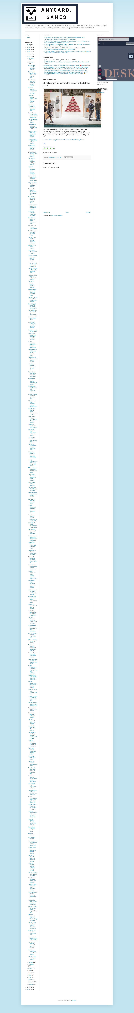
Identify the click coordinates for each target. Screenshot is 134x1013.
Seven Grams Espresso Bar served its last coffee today (32, 115)
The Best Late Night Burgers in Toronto (32, 489)
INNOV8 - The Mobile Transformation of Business (32, 525)
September (31, 964)
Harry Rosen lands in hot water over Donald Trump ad (32, 336)
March (30, 979)
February (31, 982)
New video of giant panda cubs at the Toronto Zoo (32, 374)
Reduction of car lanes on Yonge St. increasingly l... (32, 895)
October (30, 962)
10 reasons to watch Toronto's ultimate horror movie (32, 403)
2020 (28, 45)
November (31, 62)
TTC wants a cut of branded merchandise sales (32, 470)
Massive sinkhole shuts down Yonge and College (32, 822)
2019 (28, 47)
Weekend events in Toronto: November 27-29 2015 (32, 454)
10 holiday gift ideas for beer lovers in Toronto (32, 359)
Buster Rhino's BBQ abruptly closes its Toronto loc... (32, 677)
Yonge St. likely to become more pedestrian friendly (32, 887)
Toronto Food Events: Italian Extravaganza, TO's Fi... (32, 411)
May (29, 975)
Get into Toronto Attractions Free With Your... (32, 233)
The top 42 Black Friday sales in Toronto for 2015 (32, 447)
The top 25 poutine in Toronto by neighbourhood (32, 559)
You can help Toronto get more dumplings (32, 531)
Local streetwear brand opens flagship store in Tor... (32, 661)
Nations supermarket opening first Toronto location (32, 684)
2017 (28, 51)
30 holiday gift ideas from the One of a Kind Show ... (32, 306)
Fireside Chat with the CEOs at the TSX (32, 932)
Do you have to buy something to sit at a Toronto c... (32, 628)
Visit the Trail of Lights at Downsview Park (32, 635)
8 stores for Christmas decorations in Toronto (32, 213)
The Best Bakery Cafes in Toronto (32, 121)
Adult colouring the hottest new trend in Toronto (32, 592)
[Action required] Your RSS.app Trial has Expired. (57, 60)
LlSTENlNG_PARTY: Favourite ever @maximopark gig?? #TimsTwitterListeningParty (66, 62)
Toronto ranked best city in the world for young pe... (32, 807)
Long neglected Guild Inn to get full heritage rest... (32, 352)
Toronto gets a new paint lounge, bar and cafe (32, 880)
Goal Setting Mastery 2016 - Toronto (32, 252)
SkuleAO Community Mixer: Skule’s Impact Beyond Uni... (32, 575)
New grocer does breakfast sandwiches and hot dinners (32, 584)
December (31, 58)
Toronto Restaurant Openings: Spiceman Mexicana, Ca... (32, 509)
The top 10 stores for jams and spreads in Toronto (31, 858)
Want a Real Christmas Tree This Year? (31, 829)
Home (67, 212)
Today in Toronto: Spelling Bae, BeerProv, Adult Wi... (32, 90)
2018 (28, 49)
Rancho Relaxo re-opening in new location (32, 704)
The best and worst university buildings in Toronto (32, 161)
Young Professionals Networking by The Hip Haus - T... (32, 462)
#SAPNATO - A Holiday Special (32, 247)
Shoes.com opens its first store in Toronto (32, 606)
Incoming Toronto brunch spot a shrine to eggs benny (32, 778)
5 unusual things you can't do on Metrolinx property (32, 207)
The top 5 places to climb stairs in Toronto (32, 874)
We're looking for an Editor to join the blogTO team (32, 178)
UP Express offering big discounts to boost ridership (32, 477)
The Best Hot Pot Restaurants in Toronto (32, 786)
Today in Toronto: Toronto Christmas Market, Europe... (31, 867)
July (29, 970)
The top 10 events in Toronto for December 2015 (31, 107)
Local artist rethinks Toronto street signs (32, 763)
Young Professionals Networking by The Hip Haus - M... (32, 799)
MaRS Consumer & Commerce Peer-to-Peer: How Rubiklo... (32, 669)
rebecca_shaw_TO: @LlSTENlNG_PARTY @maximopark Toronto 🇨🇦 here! (64, 65)
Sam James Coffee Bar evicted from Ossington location (32, 324)
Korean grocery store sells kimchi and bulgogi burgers (32, 134)
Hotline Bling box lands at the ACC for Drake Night (32, 613)
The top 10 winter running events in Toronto (31, 284)
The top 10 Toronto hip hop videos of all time (32, 952)
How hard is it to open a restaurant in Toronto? (32, 277)
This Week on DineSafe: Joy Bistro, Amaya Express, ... (32, 82)
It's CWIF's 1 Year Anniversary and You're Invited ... (32, 432)
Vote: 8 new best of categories (32, 330)
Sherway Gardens (31, 834)
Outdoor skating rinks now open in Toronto (32, 257)
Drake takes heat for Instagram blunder (31, 715)
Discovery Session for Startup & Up (32, 426)
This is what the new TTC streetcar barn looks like (32, 792)
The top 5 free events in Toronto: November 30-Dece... (32, 240)
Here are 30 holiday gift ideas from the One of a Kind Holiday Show (63, 140)
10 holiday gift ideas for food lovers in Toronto (32, 154)
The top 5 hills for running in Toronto (32, 709)
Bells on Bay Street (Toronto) (31, 484)
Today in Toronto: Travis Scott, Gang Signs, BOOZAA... (32, 647)
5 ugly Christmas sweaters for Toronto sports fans (32, 344)
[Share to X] (69, 157)
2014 (28, 987)
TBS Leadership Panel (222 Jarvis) (32, 641)
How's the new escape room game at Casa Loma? (32, 567)
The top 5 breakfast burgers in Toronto (31, 721)
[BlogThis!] (67, 157)
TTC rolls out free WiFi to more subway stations (32, 440)
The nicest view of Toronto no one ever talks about (32, 843)
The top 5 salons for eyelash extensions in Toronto (32, 299)
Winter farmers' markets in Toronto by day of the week (32, 292)
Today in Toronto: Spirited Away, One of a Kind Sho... (32, 517)
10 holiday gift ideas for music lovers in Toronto (32, 552)
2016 (28, 54)
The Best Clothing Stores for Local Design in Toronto (32, 620)
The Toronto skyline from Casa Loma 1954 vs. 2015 (32, 74)
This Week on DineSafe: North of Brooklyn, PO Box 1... (32, 735)
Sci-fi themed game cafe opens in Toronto (31, 147)
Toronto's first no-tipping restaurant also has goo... (31, 199)
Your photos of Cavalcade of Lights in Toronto (32, 141)
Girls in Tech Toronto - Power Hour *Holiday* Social (32, 545)
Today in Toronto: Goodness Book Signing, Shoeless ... (32, 170)
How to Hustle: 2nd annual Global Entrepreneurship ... (32, 599)
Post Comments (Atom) (56, 215)
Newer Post (46, 212)
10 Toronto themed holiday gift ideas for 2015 (32, 751)
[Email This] (65, 157)
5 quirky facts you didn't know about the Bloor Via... (32, 366)
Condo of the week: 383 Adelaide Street (31, 501)
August (30, 968)
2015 (28, 56)
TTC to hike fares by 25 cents (32, 758)
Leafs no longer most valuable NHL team (32, 692)
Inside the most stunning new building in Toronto (32, 184)
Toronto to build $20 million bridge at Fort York (32, 698)
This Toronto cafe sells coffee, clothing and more (32, 220)
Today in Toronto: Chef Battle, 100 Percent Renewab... (32, 814)
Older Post (88, 212)
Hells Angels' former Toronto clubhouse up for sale (32, 381)
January (30, 984)
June (29, 973)
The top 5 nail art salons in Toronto (32, 958)
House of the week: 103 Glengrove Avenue (31, 67)
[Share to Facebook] (71, 157)
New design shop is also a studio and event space (32, 902)
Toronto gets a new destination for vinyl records (32, 850)
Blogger (74, 1000)
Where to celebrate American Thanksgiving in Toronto (32, 917)
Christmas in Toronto (31, 838)
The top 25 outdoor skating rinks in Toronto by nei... (32, 191)
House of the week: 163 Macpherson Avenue (32, 728)
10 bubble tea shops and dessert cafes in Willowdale (32, 127)
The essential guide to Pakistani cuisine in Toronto (31, 944)
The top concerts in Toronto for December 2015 (32, 270)
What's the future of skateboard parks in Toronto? (32, 494)
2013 (28, 989)
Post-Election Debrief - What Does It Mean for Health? (32, 419)
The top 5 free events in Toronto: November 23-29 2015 (32, 925)
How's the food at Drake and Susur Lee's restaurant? (32, 264)
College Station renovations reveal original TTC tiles (32, 909)
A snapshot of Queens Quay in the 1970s (32, 938)
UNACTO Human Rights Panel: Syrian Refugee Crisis (32, 99)
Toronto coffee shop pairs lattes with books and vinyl (32, 770)
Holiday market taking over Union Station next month (32, 538)
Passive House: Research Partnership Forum (32, 655)
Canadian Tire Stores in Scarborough (32, 227)
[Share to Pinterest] (72, 157)
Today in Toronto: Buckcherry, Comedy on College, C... (32, 743)
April (29, 977)
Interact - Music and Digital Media (32, 318)
